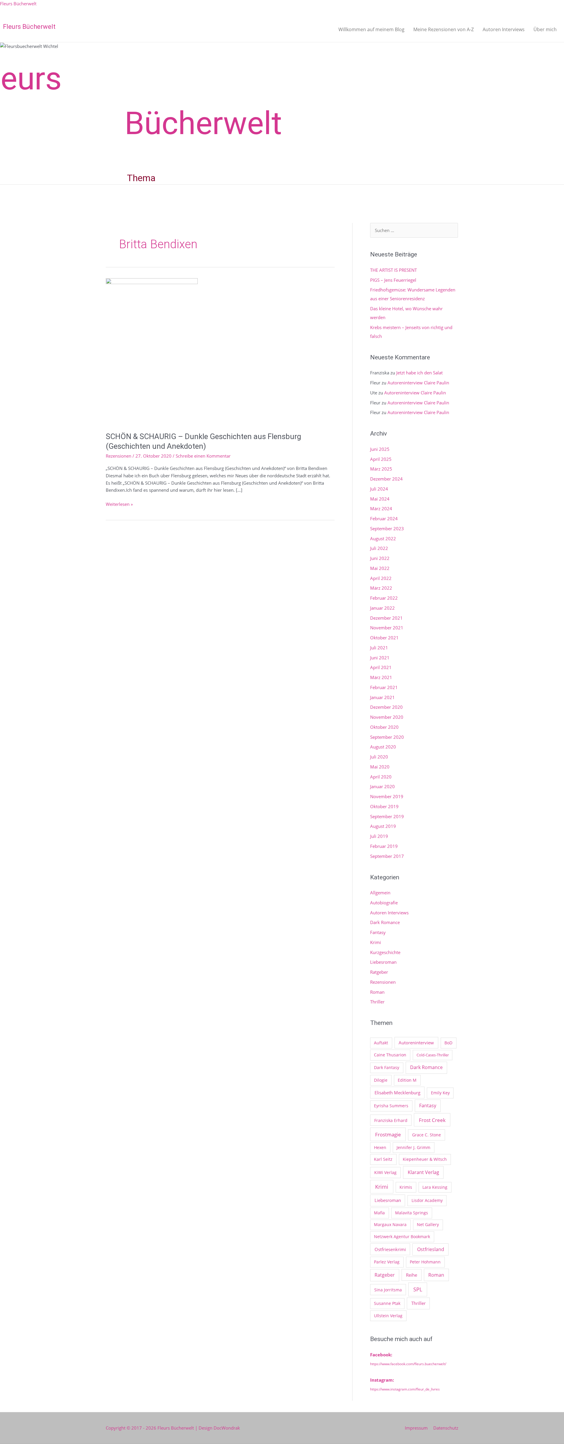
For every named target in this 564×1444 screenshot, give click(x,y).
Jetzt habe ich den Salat (419, 373)
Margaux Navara (390, 1224)
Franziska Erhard (390, 1120)
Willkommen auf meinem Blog (371, 29)
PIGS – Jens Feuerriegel (393, 280)
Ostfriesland (430, 1249)
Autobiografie (384, 903)
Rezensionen (118, 456)
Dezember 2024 (386, 479)
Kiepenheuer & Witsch (425, 1159)
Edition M (407, 1080)
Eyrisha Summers (391, 1105)
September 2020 (387, 737)
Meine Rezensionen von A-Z (443, 29)
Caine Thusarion (390, 1055)
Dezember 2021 (386, 618)
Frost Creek (432, 1119)
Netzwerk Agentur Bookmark (402, 1236)
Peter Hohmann (425, 1262)
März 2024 (381, 508)
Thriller (377, 1002)
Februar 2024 (384, 518)
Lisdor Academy (427, 1200)
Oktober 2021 (384, 638)
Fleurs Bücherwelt (18, 3)
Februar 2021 (384, 687)
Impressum (416, 1428)
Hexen (380, 1147)
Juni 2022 (380, 558)
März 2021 (381, 677)
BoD (448, 1043)
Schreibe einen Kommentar (203, 456)
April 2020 (381, 777)
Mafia (379, 1212)
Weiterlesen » (119, 504)
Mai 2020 (380, 767)
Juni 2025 (380, 449)
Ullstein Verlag (388, 1315)
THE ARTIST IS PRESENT (393, 270)
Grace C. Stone (426, 1135)
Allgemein (380, 893)
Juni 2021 (380, 658)
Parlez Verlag (387, 1262)
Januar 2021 (382, 697)
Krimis (406, 1187)
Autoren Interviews (504, 29)
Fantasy (378, 932)
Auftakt (381, 1043)
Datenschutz (445, 1428)
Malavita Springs (411, 1212)
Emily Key (440, 1092)
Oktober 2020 (384, 727)
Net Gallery (428, 1224)
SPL (417, 1289)
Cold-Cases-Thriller (433, 1055)
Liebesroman (383, 962)
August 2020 (383, 747)
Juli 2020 (379, 757)
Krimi (375, 942)
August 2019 (383, 826)
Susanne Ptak (387, 1303)
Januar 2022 (382, 608)
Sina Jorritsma (388, 1290)
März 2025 (381, 469)
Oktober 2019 (384, 806)
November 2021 (386, 628)
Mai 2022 (380, 568)
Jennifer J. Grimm (413, 1147)
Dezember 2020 (386, 707)
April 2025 (381, 459)
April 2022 (381, 578)
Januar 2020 (382, 786)
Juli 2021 (379, 648)
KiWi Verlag (385, 1172)
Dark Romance (385, 922)
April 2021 (381, 667)
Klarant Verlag (423, 1172)
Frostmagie (388, 1134)
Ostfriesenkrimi (390, 1249)
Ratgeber (379, 972)
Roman (377, 992)
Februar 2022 (384, 598)
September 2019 (387, 816)
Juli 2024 (379, 489)
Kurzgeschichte (385, 952)
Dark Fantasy (386, 1067)
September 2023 (387, 528)
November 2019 (386, 796)
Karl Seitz (383, 1159)
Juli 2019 (379, 836)
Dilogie (380, 1080)
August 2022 (383, 538)
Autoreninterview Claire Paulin (418, 383)
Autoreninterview (416, 1043)
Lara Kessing (434, 1187)
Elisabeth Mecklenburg (397, 1092)
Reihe (411, 1275)
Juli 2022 (379, 548)
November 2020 (386, 717)
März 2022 (381, 588)
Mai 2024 (380, 499)
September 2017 (387, 856)
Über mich (545, 29)
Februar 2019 (384, 846)
